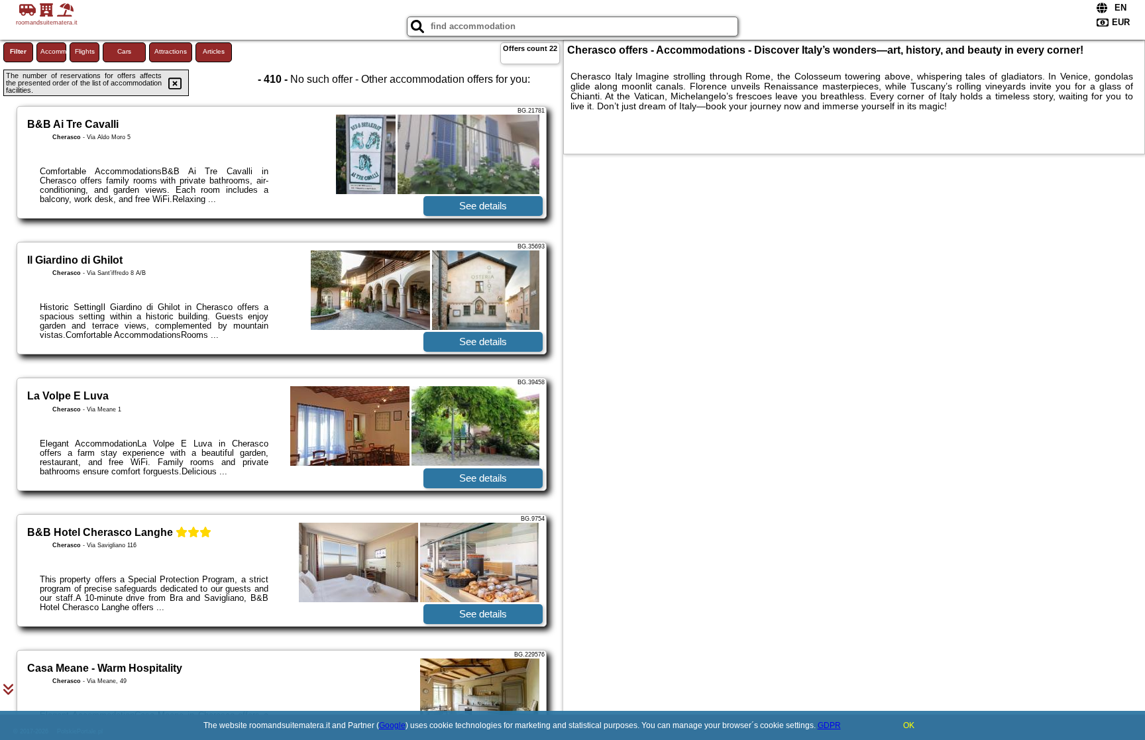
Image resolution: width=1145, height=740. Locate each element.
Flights (85, 51)
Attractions (170, 51)
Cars (124, 51)
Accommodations (53, 51)
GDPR (829, 725)
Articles (214, 51)
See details (483, 205)
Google (392, 725)
